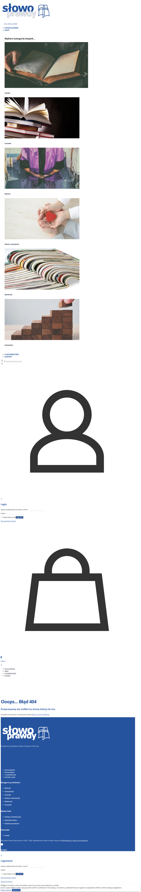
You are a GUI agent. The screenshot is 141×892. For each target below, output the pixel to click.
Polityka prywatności (12, 823)
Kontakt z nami (10, 777)
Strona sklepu (9, 772)
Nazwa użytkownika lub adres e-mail (14, 510)
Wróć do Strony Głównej (40, 715)
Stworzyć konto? (7, 882)
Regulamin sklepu (11, 820)
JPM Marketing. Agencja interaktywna (74, 841)
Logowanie (19, 517)
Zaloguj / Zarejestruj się (13, 817)
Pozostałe (8, 805)
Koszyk (7, 835)
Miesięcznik (8, 801)
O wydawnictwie (10, 775)
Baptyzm (8, 788)
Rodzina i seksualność (12, 798)
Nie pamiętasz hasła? (8, 521)
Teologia (8, 795)
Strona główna (10, 770)
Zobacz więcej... (6, 890)
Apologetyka (9, 791)
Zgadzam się (16, 890)
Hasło (3, 513)
